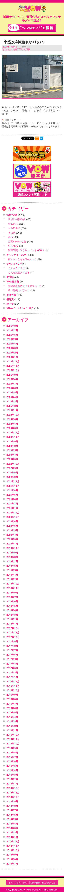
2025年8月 (12, 379)
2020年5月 (12, 530)
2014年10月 (12, 797)
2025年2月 (12, 405)
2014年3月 (12, 828)
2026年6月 (12, 334)
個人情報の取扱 (48, 882)
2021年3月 (12, 503)
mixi (37, 138)
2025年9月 (12, 374)
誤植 (10, 237)
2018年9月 (12, 592)
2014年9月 (12, 801)
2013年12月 (12, 841)
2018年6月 (12, 601)
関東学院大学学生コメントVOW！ (26, 250)
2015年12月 (12, 734)
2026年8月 (12, 325)
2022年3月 (12, 476)
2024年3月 (12, 428)
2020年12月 (12, 512)
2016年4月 (12, 716)
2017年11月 (12, 632)
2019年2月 (12, 579)
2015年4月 (12, 770)
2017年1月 (12, 676)
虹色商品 (13, 245)
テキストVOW (14, 263)
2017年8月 (12, 645)
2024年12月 (12, 414)
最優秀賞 (11, 294)
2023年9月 (12, 441)
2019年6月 (12, 565)
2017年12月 (12, 628)
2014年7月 (12, 810)
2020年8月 (12, 521)
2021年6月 (12, 494)
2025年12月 (12, 361)
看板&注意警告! (16, 219)
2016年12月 (12, 681)
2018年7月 (12, 597)
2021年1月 (12, 508)
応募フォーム (22, 882)
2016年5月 (12, 712)
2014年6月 (12, 814)
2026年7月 (12, 330)
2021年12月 (12, 481)
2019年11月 (12, 548)
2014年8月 (12, 805)
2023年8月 (12, 445)
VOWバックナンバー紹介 (20, 308)
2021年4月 (12, 499)
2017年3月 (12, 668)
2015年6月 (12, 761)
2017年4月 (12, 663)
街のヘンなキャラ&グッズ (22, 259)
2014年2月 (12, 832)
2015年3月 (12, 774)
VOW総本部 (12, 281)
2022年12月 (12, 463)
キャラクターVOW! (16, 254)
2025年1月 (12, 410)
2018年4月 (12, 610)
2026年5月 (12, 339)
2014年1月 (12, 837)
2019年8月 (12, 557)
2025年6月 (12, 388)
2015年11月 (12, 739)
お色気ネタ (14, 228)
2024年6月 (12, 419)
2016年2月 (12, 725)
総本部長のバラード (19, 290)
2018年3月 (12, 614)
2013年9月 (12, 854)
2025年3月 (12, 401)
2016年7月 (12, 703)
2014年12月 (12, 788)
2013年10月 (12, 850)
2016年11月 (12, 685)
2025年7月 (12, 383)
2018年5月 (12, 605)
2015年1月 (12, 783)
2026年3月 (12, 348)
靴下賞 (27, 49)
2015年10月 (12, 743)
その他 (11, 232)
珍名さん (7, 49)
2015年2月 (12, 779)
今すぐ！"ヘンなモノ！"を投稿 (32, 28)
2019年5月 (12, 570)
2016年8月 (12, 699)
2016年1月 (12, 730)
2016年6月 (12, 708)
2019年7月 (12, 561)
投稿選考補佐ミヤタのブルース (25, 285)
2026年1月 (12, 357)
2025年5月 (12, 392)
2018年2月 (12, 619)
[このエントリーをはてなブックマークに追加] (41, 138)
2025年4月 (12, 397)
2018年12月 (12, 583)
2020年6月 (12, 525)
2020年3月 (12, 539)
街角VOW (17, 49)
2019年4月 (12, 574)
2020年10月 (12, 517)
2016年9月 (12, 694)
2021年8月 (12, 490)
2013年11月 (12, 845)
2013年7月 (12, 863)
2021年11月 (12, 485)
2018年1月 (12, 623)
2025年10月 (12, 370)
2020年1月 (12, 543)
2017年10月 (12, 637)
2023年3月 (12, 459)
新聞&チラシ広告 (17, 241)
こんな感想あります (19, 272)
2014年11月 (12, 792)
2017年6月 (12, 654)
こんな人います (16, 268)
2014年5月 (12, 819)
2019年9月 (12, 552)
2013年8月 (12, 859)
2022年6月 (12, 472)
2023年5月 (12, 450)
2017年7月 (12, 650)
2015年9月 (12, 748)
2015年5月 (12, 765)
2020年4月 (12, 534)
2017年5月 (12, 659)
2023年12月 (12, 432)
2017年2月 (12, 672)
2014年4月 (12, 823)
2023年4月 (12, 454)
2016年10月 (12, 690)
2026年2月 (12, 352)
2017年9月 (12, 641)
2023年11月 (12, 436)
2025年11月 (12, 365)
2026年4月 (12, 343)
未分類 (10, 277)
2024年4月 (12, 423)
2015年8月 (12, 752)
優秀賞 (10, 299)
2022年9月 (12, 468)
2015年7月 (12, 757)
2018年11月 (12, 588)
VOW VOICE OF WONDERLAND (32, 8)
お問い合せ (35, 882)
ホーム (11, 882)
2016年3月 (12, 721)
